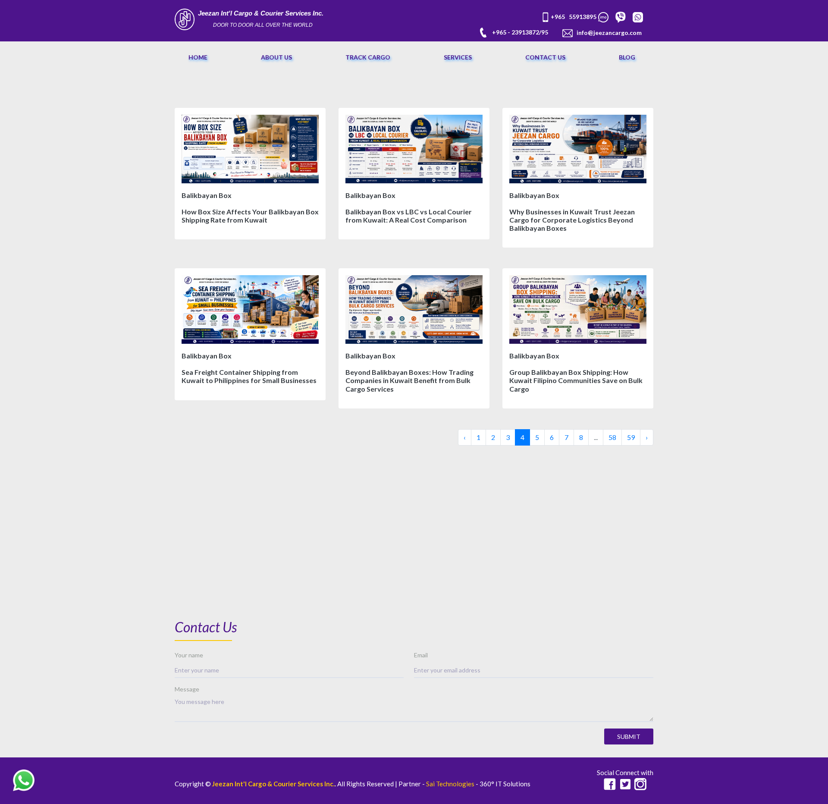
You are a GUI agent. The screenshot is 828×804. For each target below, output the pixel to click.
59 (631, 437)
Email (421, 655)
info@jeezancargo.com (609, 32)
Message (187, 689)
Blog (627, 57)
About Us (276, 57)
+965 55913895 (574, 16)
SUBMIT (628, 736)
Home (197, 57)
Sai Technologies (450, 784)
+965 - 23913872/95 (520, 32)
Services (458, 57)
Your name (189, 655)
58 (612, 437)
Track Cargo (367, 57)
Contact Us (545, 57)
